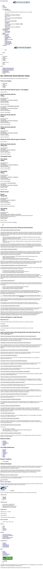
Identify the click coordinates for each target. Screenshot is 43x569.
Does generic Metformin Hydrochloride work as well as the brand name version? (14, 265)
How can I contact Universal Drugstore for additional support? (11, 433)
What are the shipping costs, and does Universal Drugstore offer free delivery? (13, 376)
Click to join (2, 329)
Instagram (4, 496)
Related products (6, 71)
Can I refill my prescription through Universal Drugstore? (10, 418)
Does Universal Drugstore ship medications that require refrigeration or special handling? (15, 371)
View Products (7, 15)
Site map (4, 530)
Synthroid (4, 453)
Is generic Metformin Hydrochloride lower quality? (9, 249)
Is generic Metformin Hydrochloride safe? (7, 280)
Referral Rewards (8, 42)
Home (4, 52)
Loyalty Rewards (6, 545)
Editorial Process (8, 37)
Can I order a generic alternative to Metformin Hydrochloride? (11, 399)
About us (4, 542)
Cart (3, 527)
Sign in (4, 6)
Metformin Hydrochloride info (8, 69)
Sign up (12, 490)
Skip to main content (4, 0)
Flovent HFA (5, 452)
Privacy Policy (7, 44)
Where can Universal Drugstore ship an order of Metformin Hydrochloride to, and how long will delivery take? (18, 336)
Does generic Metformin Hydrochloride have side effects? (10, 305)
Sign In (4, 528)
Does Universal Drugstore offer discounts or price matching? (10, 424)
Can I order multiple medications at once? (7, 413)
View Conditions (8, 24)
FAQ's (6, 40)
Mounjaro (4, 449)
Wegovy (4, 451)
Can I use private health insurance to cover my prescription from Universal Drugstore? (15, 387)
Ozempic (4, 450)
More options (17, 106)
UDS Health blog (6, 544)
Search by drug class (6, 538)
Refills (4, 33)
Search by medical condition (8, 537)
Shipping (6, 38)
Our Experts (7, 36)
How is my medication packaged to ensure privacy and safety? (11, 366)
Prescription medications (7, 534)
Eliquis (4, 456)
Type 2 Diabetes (5, 461)
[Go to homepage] (21, 3)
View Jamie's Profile (4, 479)
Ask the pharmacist (6, 72)
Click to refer (2, 323)
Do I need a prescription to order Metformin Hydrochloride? (10, 405)
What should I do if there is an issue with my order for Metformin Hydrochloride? (14, 360)
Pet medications (5, 536)
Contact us (15, 222)
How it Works (5, 30)
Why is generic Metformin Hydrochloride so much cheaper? (10, 230)
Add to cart (15, 100)
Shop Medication (6, 9)
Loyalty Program (8, 41)
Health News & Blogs (9, 39)
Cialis (4, 454)
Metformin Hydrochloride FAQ (8, 70)
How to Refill (7, 32)
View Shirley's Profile (4, 486)
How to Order (7, 31)
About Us (6, 35)
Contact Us (5, 45)
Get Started (5, 7)
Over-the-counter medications (8, 535)
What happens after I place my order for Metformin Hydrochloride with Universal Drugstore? (15, 342)
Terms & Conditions (8, 43)
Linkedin (4, 497)
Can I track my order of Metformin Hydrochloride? (9, 355)
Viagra (4, 455)
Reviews (4, 73)
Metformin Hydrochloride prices (8, 68)
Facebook (4, 498)
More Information (6, 34)
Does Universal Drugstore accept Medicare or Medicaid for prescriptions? (13, 382)
